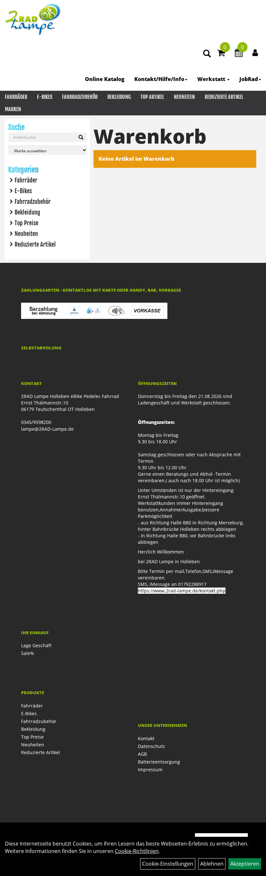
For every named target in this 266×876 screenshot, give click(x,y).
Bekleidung (119, 97)
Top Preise (26, 223)
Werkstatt (211, 79)
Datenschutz (151, 746)
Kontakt (146, 738)
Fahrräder (16, 97)
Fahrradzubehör (80, 97)
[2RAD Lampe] (33, 19)
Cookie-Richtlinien (137, 851)
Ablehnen (212, 863)
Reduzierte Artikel (224, 97)
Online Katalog (105, 79)
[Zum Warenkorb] (221, 53)
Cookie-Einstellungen (167, 863)
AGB (142, 754)
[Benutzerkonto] (255, 52)
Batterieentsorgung (159, 762)
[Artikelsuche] (207, 54)
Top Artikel (152, 97)
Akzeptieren (244, 863)
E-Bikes (44, 97)
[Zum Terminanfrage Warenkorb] (239, 53)
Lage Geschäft (36, 645)
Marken (13, 109)
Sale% (27, 653)
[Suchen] (81, 137)
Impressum (150, 769)
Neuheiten (184, 97)
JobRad (248, 79)
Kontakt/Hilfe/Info (159, 79)
